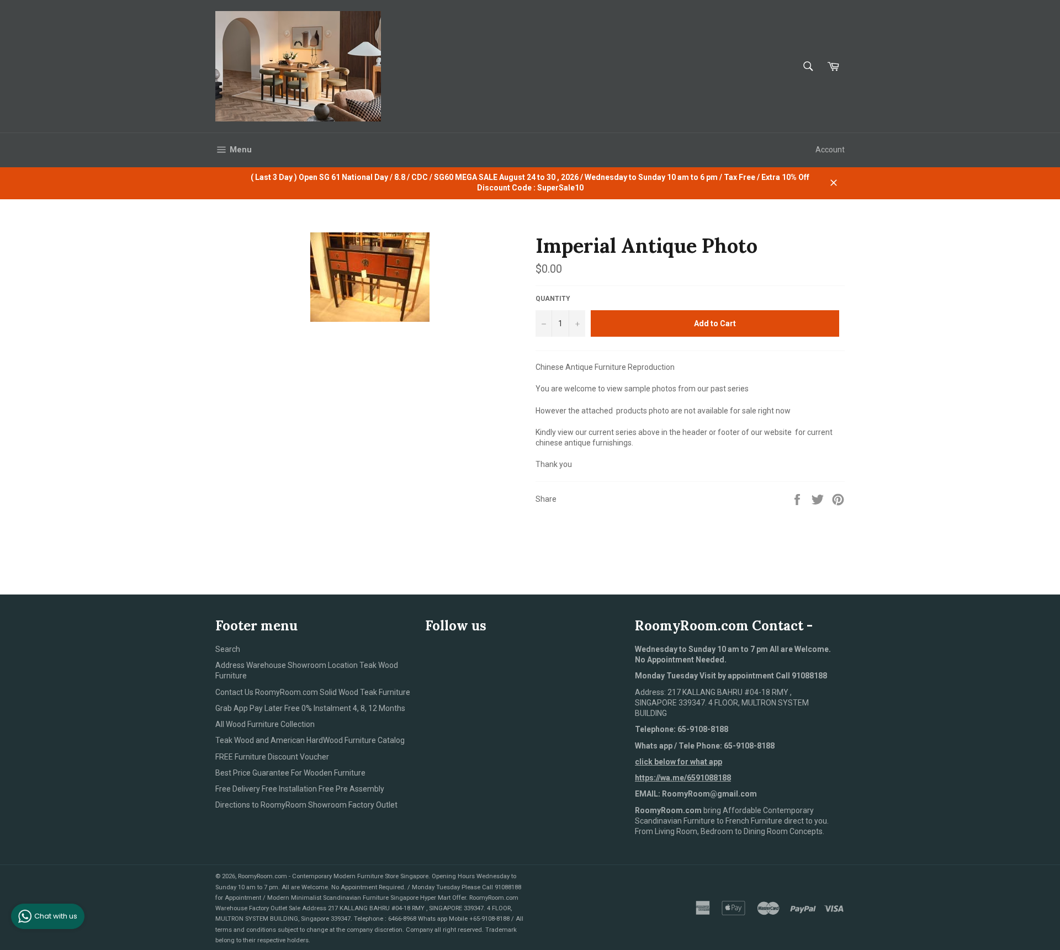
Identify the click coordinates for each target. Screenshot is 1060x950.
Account (830, 149)
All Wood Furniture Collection (265, 724)
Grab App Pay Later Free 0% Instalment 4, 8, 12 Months (310, 708)
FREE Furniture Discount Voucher (272, 756)
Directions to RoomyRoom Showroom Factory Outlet (306, 804)
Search (227, 649)
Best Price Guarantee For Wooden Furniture (290, 772)
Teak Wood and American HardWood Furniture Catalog (310, 740)
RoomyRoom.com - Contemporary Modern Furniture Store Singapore (333, 876)
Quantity (553, 298)
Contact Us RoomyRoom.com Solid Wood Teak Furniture (312, 692)
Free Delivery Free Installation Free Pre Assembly (299, 788)
